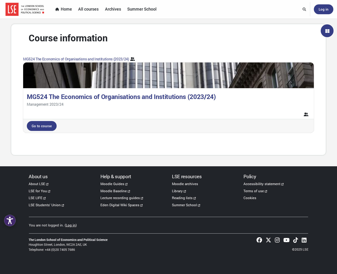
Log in (324, 9)
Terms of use (253, 191)
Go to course (42, 126)
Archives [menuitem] (113, 9)
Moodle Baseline (113, 191)
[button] (304, 9)
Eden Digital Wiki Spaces (119, 205)
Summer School (184, 205)
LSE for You (38, 191)
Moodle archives (185, 183)
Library (177, 191)
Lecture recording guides (120, 197)
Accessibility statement (261, 183)
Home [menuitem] (66, 9)
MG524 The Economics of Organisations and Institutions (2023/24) (76, 58)
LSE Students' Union (45, 205)
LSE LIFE (35, 197)
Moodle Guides (112, 183)
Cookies (249, 197)
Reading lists (182, 197)
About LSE (37, 183)
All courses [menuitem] (88, 9)
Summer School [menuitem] (142, 9)
